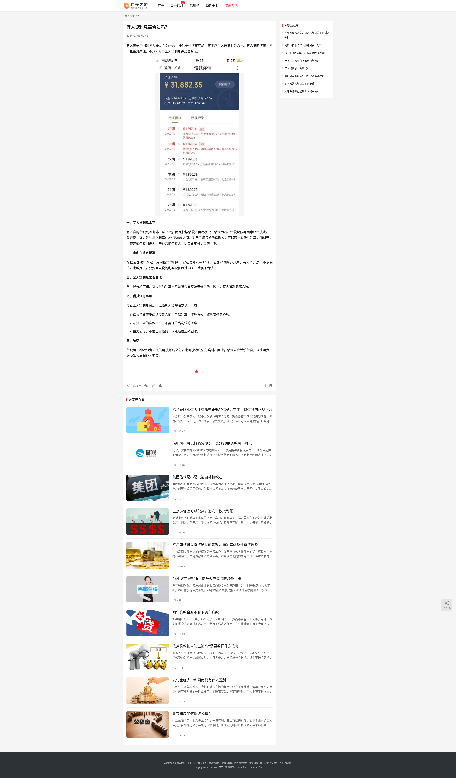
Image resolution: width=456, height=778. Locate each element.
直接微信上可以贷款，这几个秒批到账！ (204, 511)
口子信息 (176, 5)
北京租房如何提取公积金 (192, 714)
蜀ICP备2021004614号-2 (249, 767)
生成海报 (135, 385)
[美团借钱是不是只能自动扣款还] (147, 488)
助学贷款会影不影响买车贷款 (195, 612)
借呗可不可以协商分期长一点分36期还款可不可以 (212, 443)
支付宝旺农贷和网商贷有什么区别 (199, 680)
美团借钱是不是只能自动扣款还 (197, 477)
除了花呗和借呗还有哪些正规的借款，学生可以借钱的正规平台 (222, 410)
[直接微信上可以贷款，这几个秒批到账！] (147, 521)
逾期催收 (212, 5)
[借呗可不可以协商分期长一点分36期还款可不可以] (147, 454)
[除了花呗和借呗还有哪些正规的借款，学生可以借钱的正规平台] (147, 420)
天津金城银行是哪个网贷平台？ (301, 91)
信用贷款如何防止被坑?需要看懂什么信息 (205, 646)
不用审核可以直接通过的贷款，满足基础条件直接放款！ (216, 545)
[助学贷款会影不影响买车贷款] (147, 623)
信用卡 (194, 5)
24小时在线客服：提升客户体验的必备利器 (206, 579)
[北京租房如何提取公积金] (147, 724)
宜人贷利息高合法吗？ (296, 68)
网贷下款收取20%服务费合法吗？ (303, 45)
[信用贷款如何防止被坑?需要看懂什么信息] (147, 657)
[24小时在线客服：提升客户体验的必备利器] (147, 589)
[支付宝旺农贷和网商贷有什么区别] (147, 690)
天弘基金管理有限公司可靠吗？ (301, 60)
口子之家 (223, 767)
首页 (161, 5)
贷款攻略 (231, 5)
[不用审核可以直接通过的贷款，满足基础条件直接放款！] (147, 555)
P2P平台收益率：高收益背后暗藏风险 (305, 52)
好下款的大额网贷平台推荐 (299, 83)
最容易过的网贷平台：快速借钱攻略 (304, 75)
